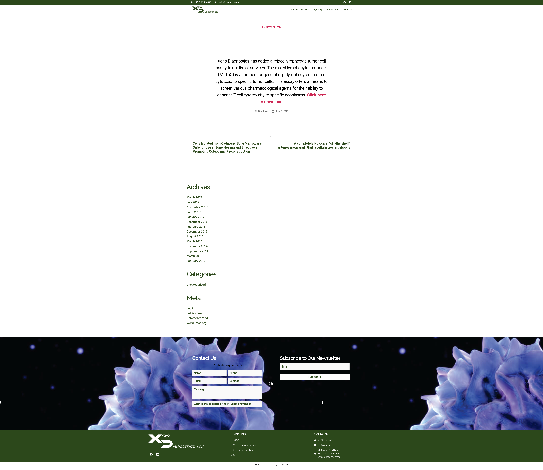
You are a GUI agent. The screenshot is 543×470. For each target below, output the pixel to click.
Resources (332, 9)
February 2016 (196, 226)
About (294, 9)
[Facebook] (344, 2)
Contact (347, 9)
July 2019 (193, 202)
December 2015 (197, 231)
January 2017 (195, 217)
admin (264, 111)
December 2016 (197, 222)
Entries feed (195, 313)
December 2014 (197, 246)
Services (305, 9)
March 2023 (194, 197)
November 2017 (197, 207)
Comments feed (197, 318)
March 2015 (194, 241)
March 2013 (194, 256)
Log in (190, 308)
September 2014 (197, 251)
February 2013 (196, 261)
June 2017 (194, 212)
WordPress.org (196, 323)
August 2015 (195, 236)
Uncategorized (271, 27)
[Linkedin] (350, 2)
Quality (318, 9)
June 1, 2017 (282, 111)
